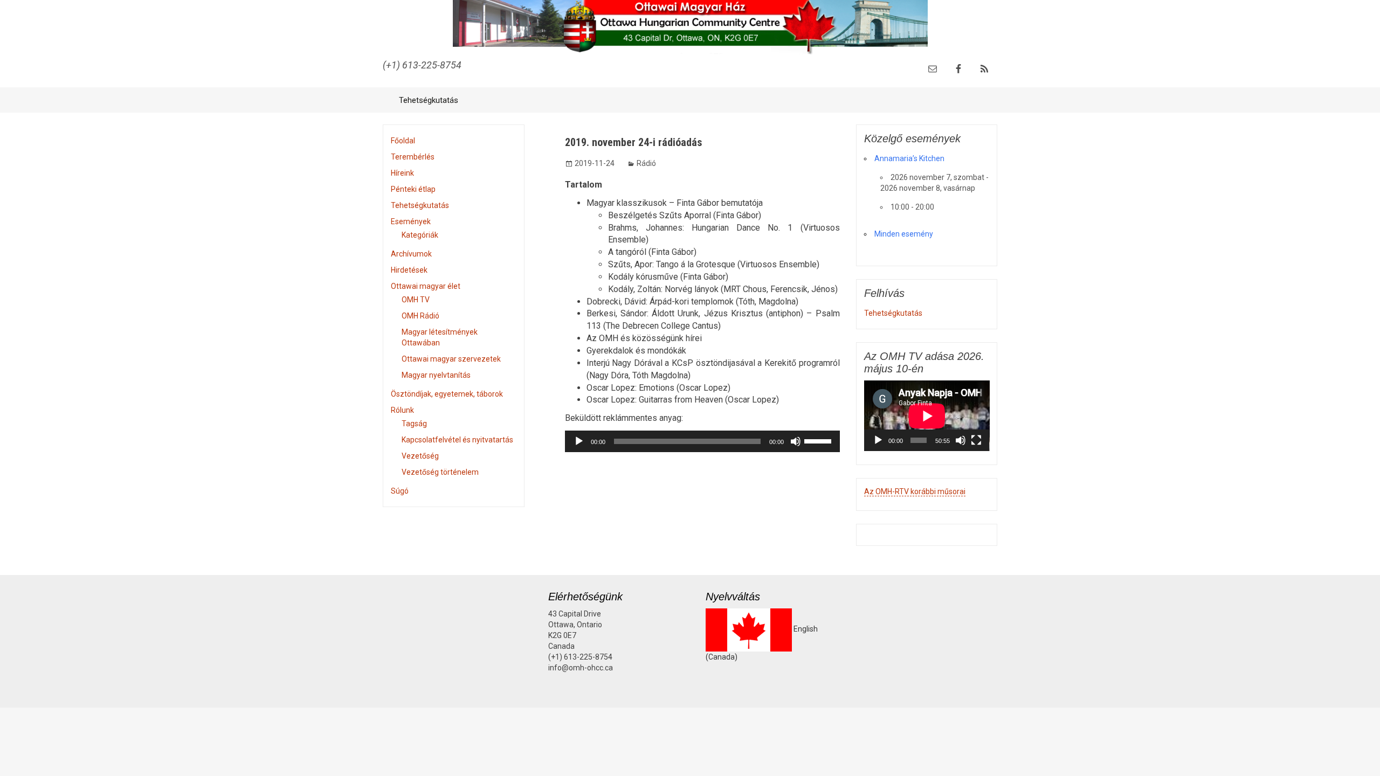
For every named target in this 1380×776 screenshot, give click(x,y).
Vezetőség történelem (440, 472)
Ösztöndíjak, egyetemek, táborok (447, 394)
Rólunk (402, 410)
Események (411, 221)
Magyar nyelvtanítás (436, 375)
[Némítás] (795, 441)
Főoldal (403, 140)
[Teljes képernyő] (976, 440)
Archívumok (411, 254)
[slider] (819, 440)
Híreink (402, 173)
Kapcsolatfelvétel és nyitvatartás (457, 439)
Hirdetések (409, 270)
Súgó (400, 491)
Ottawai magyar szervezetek (451, 359)
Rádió (646, 163)
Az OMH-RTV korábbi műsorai (914, 491)
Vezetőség (420, 456)
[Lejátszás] (579, 441)
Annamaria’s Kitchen (909, 158)
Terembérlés (412, 157)
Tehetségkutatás (428, 100)
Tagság (414, 423)
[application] (702, 441)
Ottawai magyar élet (425, 286)
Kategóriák (420, 235)
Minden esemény (903, 234)
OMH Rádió (420, 315)
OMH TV (416, 299)
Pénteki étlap (413, 189)
